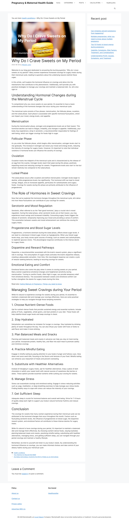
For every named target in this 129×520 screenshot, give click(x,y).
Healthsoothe (111, 3)
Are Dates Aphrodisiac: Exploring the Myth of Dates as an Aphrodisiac (36, 457)
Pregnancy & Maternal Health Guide (32, 2)
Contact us (16, 498)
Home (58, 3)
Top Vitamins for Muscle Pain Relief (25, 455)
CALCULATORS (95, 3)
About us (15, 493)
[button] (114, 8)
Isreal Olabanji (39, 517)
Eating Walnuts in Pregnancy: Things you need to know (41, 284)
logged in (25, 474)
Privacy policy (17, 504)
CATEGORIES (68, 3)
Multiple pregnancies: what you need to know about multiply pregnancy (103, 39)
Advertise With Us (18, 509)
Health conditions (28, 18)
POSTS (81, 3)
